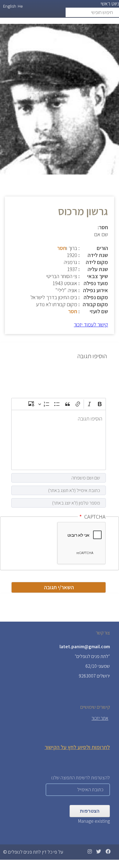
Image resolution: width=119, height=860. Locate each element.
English (9, 6)
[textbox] (58, 440)
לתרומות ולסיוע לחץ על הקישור (77, 747)
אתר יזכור (100, 718)
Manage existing (94, 821)
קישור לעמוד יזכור (91, 324)
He (20, 6)
